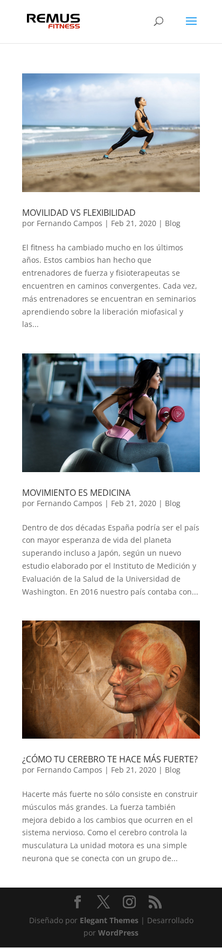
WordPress (118, 932)
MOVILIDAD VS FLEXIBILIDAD (79, 213)
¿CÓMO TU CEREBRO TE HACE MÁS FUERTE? (110, 759)
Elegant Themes (109, 920)
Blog (173, 223)
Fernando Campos (69, 223)
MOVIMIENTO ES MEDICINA (76, 493)
